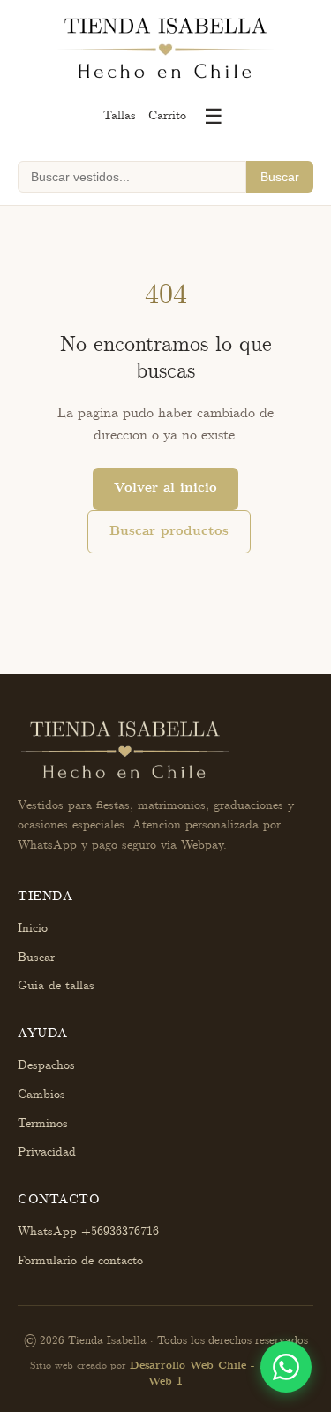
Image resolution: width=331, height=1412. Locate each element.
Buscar (279, 177)
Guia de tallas (56, 986)
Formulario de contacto (80, 1261)
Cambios (41, 1095)
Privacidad (47, 1152)
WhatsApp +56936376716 (88, 1232)
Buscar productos (169, 531)
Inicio (33, 928)
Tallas (119, 116)
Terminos (43, 1124)
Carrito (167, 116)
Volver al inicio (165, 488)
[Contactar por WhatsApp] (286, 1367)
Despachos (46, 1065)
